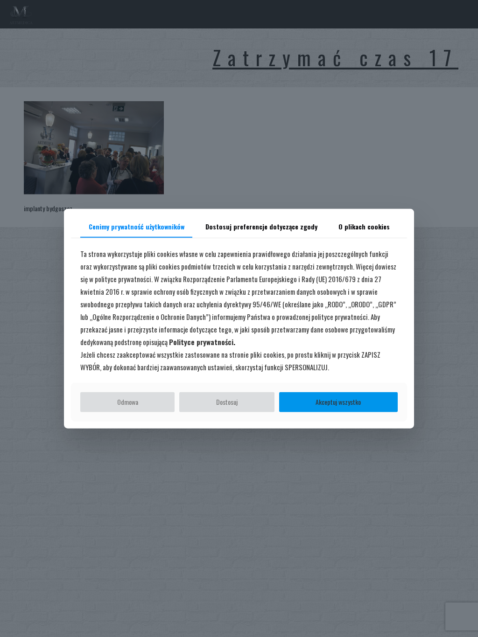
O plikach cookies (364, 226)
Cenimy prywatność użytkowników (136, 226)
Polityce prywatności (201, 342)
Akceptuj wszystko (338, 402)
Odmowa (127, 402)
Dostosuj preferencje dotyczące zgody (261, 226)
